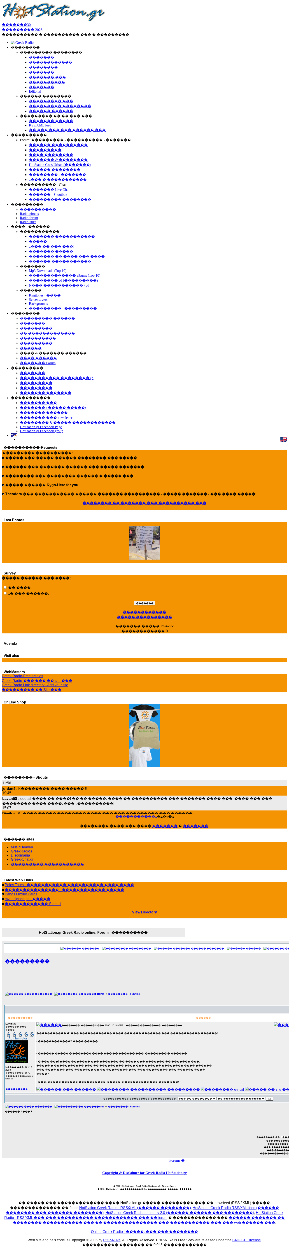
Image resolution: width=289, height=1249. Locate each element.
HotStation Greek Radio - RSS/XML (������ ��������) (135, 1208)
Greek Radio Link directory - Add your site (35, 685)
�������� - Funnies (124, 993)
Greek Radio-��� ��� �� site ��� (37, 681)
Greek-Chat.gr (22, 859)
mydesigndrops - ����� (27, 899)
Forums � (177, 1160)
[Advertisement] (188, 980)
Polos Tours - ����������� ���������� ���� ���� (69, 885)
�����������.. (136, 816)
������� (164, 826)
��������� (140, 948)
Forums (99, 993)
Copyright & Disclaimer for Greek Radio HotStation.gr (144, 1173)
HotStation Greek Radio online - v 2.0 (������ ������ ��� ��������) (179, 1213)
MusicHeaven (22, 847)
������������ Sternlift (33, 904)
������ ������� (207, 948)
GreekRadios (21, 851)
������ (253, 948)
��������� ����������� (47, 864)
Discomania (20, 855)
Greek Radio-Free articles (22, 676)
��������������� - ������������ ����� (64, 890)
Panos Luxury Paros (21, 894)
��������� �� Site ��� (31, 690)
